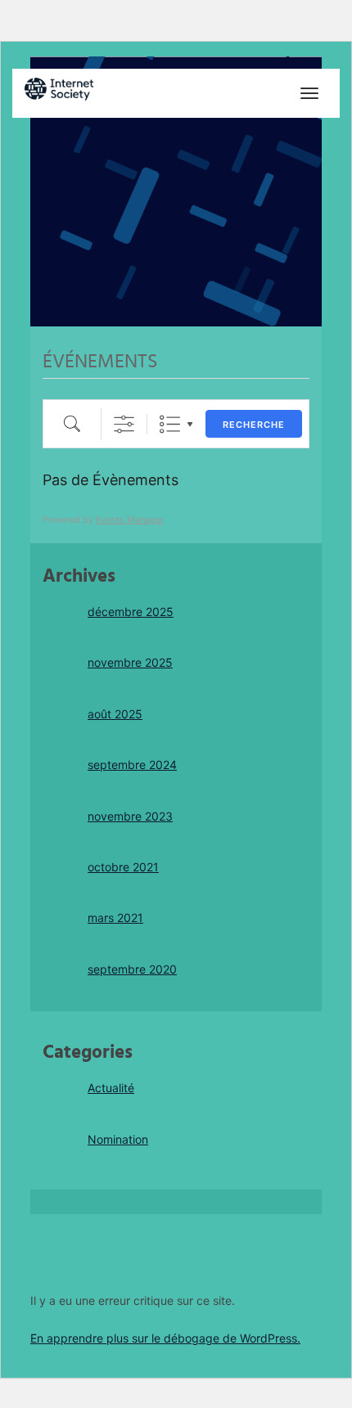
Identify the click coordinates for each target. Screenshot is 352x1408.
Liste (170, 424)
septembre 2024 (132, 764)
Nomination (118, 1139)
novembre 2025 (130, 662)
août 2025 (115, 714)
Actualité (111, 1088)
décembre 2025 (131, 612)
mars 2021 (115, 917)
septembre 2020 (132, 969)
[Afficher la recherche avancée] (124, 424)
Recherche (254, 424)
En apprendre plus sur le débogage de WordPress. (165, 1338)
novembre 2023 (130, 816)
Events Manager (130, 519)
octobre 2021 (123, 867)
